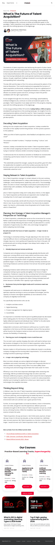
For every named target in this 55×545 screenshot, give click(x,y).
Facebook (29, 541)
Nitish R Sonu (22, 30)
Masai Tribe (6, 11)
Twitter (38, 541)
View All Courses (27, 493)
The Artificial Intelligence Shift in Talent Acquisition (22, 434)
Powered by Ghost (49, 541)
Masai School (5, 541)
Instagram (18, 541)
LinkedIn (23, 541)
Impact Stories (10, 3)
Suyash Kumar (15, 30)
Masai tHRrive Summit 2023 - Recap (17, 439)
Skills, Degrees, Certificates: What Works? (19, 436)
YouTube (34, 541)
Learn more (10, 486)
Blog (3, 3)
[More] (17, 3)
